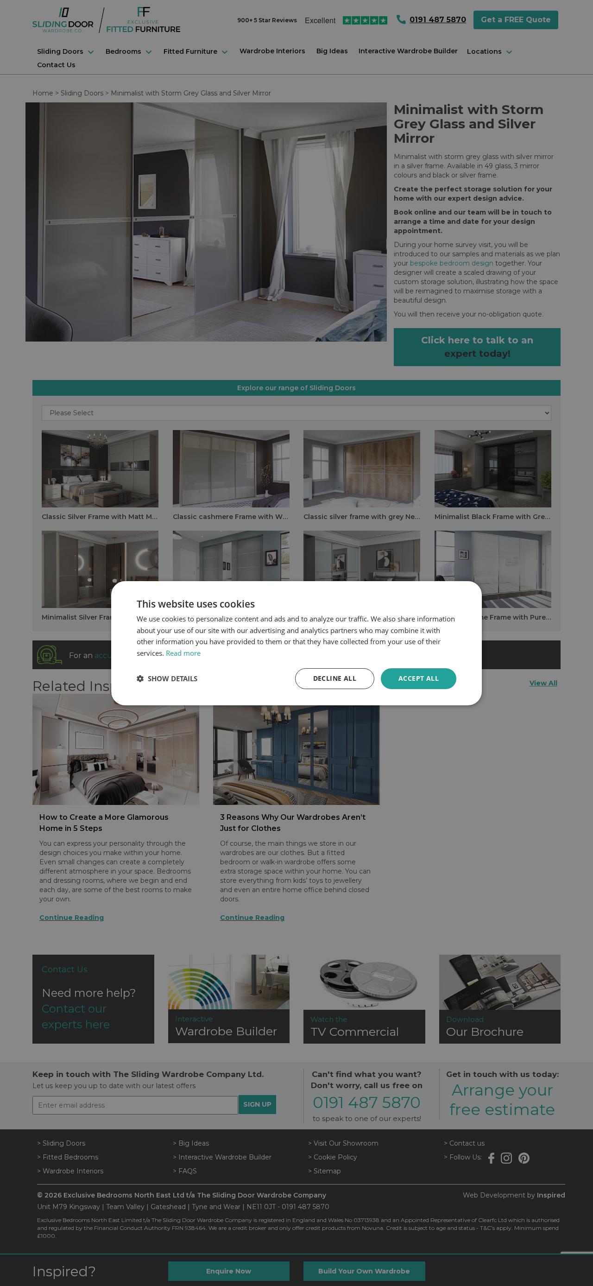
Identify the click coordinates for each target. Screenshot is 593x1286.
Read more (183, 653)
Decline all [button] (334, 678)
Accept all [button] (418, 678)
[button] (167, 678)
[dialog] (296, 643)
